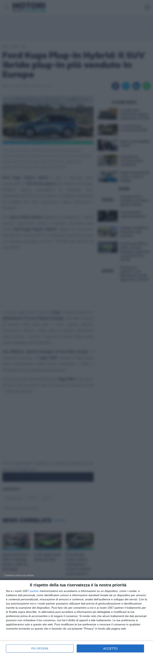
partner (34, 591)
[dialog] (76, 618)
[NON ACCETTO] (19, 575)
